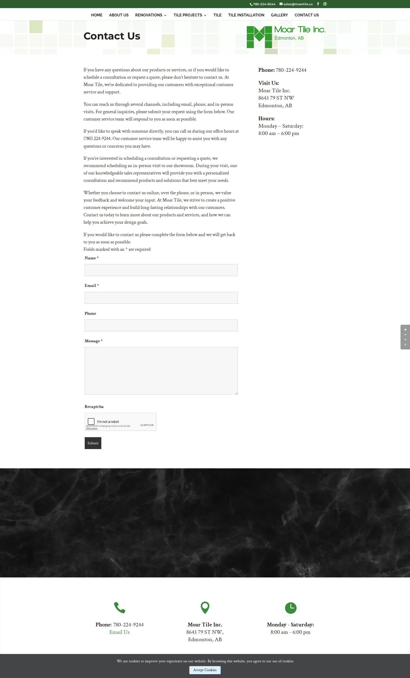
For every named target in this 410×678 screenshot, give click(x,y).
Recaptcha (94, 406)
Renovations (148, 15)
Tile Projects (188, 15)
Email (92, 285)
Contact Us (307, 15)
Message (93, 341)
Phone (90, 313)
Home (96, 15)
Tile (218, 15)
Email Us (119, 632)
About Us (119, 15)
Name (91, 258)
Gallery (279, 15)
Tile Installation (246, 15)
